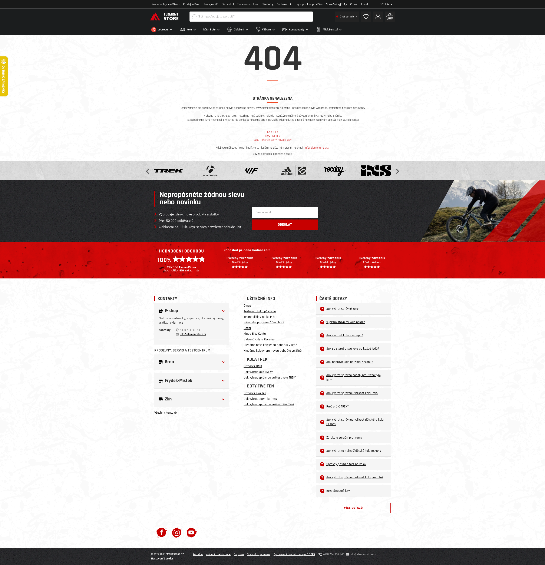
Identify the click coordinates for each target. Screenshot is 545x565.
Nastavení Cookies (162, 559)
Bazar (247, 328)
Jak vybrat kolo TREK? (258, 372)
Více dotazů (353, 508)
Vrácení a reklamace (218, 554)
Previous (148, 171)
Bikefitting (268, 4)
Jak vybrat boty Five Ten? (260, 399)
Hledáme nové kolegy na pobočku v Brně (270, 345)
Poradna (198, 554)
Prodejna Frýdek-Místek (166, 4)
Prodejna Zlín (211, 4)
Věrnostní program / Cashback (264, 322)
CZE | (385, 4)
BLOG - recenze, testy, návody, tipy (272, 140)
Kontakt (364, 4)
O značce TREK (253, 366)
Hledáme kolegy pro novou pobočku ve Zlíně (272, 351)
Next (397, 171)
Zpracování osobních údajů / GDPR (294, 554)
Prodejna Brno (191, 4)
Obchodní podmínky (258, 554)
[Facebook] (161, 533)
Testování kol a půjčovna (260, 311)
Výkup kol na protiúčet (310, 4)
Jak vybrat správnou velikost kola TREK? (270, 378)
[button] (164, 29)
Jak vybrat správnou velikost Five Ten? (269, 404)
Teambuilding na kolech (259, 317)
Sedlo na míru (285, 4)
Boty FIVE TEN (272, 136)
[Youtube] (191, 533)
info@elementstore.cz (316, 147)
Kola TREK (272, 132)
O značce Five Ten (255, 393)
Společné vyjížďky (336, 4)
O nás (353, 4)
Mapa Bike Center (255, 334)
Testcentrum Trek (247, 4)
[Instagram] (177, 533)
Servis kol (228, 4)
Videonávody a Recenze (259, 339)
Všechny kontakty (166, 413)
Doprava (239, 554)
